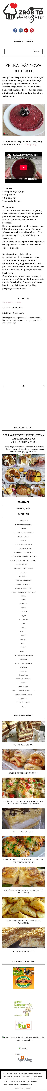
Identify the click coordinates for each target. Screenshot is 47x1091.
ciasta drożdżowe (23, 548)
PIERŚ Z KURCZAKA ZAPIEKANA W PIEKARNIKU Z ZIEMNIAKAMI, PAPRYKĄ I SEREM (23, 802)
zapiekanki (23, 699)
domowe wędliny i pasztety (23, 592)
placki (23, 647)
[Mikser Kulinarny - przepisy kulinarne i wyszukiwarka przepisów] (23, 1016)
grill (23, 596)
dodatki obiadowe (23, 580)
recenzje (23, 659)
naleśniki (23, 619)
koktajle (23, 604)
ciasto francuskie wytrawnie (23, 560)
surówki (23, 671)
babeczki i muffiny (23, 525)
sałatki (23, 667)
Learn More (19, 1088)
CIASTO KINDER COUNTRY (23, 951)
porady (23, 651)
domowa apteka (23, 584)
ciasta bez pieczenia (23, 544)
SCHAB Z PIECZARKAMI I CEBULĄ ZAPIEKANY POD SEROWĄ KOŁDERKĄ (23, 861)
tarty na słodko (23, 679)
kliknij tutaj (30, 144)
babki (23, 529)
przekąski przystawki (23, 655)
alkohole (23, 521)
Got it (28, 1088)
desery (23, 572)
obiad (23, 627)
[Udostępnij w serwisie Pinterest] (28, 299)
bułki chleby (23, 537)
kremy (23, 608)
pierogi (23, 639)
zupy (23, 706)
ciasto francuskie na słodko (23, 556)
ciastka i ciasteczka (23, 552)
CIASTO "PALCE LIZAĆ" (23, 832)
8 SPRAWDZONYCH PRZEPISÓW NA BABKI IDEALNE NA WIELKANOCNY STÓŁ (23, 439)
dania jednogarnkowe (23, 568)
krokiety (23, 612)
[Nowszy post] (3, 386)
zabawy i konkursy (23, 695)
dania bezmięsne (23, 564)
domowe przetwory (23, 588)
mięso (23, 616)
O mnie (31, 39)
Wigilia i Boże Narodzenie (23, 691)
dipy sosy (23, 576)
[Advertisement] (23, 407)
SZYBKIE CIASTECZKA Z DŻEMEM (23, 773)
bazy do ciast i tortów (12, 302)
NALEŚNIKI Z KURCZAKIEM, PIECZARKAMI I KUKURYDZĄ (23, 891)
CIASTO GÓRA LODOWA (23, 745)
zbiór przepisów (23, 702)
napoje (23, 623)
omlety (23, 631)
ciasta (23, 540)
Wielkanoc (23, 687)
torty (23, 683)
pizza (23, 643)
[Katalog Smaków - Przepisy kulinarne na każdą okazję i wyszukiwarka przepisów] (23, 1040)
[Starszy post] (44, 386)
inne (23, 600)
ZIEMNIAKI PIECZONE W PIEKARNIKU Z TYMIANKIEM (23, 922)
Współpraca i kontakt (23, 41)
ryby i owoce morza (23, 663)
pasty (23, 635)
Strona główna (19, 39)
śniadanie (23, 675)
